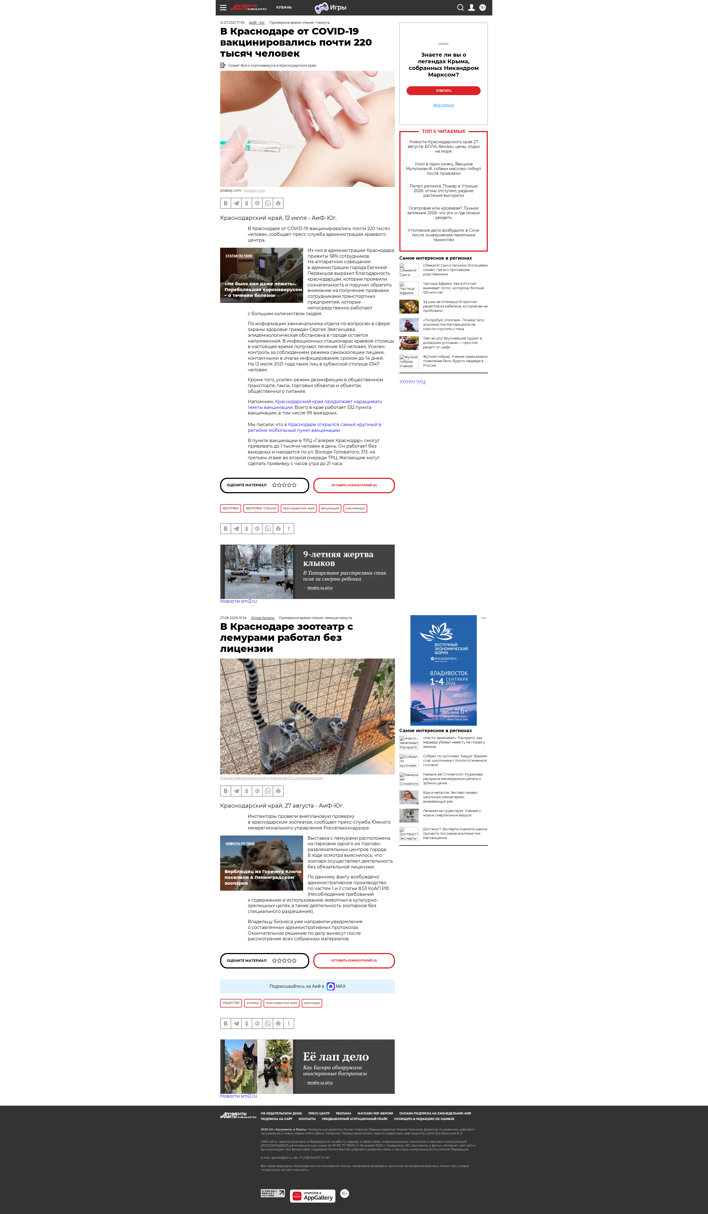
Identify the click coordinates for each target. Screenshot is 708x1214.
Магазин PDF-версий (375, 1113)
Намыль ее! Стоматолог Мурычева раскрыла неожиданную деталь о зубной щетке (453, 778)
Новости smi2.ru (238, 601)
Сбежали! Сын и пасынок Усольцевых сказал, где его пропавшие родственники (455, 269)
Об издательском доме (281, 1113)
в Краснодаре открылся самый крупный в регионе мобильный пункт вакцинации (314, 427)
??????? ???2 (412, 382)
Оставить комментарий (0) (354, 485)
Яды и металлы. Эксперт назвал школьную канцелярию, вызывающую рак (450, 796)
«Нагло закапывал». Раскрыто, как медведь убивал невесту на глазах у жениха (454, 742)
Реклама (343, 1113)
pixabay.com (255, 190)
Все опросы (443, 105)
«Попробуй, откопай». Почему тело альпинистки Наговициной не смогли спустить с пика (453, 324)
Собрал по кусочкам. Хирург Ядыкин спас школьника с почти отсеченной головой (455, 760)
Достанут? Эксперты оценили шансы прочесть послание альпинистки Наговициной (455, 833)
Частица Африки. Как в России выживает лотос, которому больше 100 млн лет (453, 287)
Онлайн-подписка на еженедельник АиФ (435, 1113)
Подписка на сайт (276, 1119)
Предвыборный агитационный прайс (355, 1119)
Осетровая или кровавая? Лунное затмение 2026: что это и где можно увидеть (443, 213)
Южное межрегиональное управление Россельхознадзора (271, 778)
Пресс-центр (319, 1113)
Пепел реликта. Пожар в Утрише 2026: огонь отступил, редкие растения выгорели (444, 191)
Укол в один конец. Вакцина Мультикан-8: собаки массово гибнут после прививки (443, 169)
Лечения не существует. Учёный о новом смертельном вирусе (452, 813)
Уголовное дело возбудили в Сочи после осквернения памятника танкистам (443, 235)
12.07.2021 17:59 (232, 22)
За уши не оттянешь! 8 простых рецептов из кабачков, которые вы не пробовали (455, 306)
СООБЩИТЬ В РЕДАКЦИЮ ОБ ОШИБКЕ (424, 1119)
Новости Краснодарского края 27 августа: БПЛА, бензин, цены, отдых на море (444, 147)
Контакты (307, 1119)
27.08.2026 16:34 (233, 618)
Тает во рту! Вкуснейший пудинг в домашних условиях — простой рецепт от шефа (452, 342)
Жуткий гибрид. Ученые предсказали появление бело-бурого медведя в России (455, 360)
